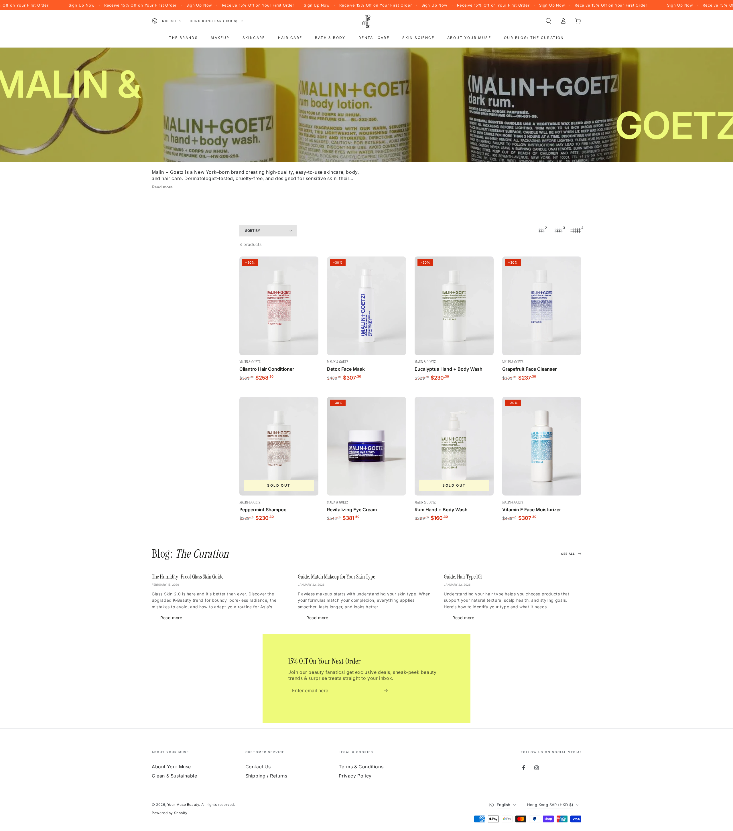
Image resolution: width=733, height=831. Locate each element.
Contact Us (258, 766)
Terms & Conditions (361, 766)
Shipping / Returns (266, 776)
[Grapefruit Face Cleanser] (541, 305)
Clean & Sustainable (174, 776)
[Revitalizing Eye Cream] (366, 446)
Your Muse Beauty (183, 804)
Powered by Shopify (170, 813)
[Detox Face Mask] (366, 305)
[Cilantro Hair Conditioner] (278, 305)
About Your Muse (171, 766)
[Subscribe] (387, 690)
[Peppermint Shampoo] (278, 446)
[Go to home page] (366, 21)
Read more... (164, 187)
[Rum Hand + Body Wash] (454, 446)
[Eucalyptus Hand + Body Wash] (454, 305)
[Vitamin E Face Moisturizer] (541, 446)
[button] (548, 21)
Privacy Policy (355, 776)
